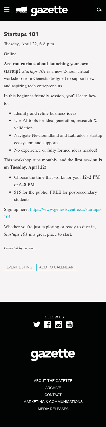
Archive (53, 388)
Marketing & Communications (53, 402)
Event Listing (19, 267)
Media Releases (53, 409)
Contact (53, 395)
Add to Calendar (56, 267)
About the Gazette (53, 381)
